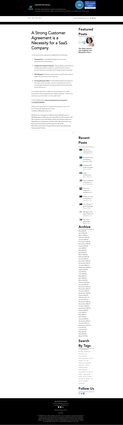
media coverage (86, 374)
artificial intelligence (84, 349)
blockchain (81, 351)
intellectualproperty (83, 369)
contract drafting (82, 356)
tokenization (85, 381)
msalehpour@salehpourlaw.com (81, 18)
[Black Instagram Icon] (90, 18)
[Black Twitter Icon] (93, 18)
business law (81, 353)
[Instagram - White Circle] (58, 407)
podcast (80, 376)
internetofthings (82, 372)
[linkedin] (95, 18)
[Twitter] (81, 393)
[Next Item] (92, 42)
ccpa (86, 353)
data (87, 360)
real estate (89, 376)
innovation (87, 365)
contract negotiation (83, 358)
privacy (84, 376)
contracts (90, 358)
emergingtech (87, 363)
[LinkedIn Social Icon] (83, 393)
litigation (80, 374)
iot (87, 372)
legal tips (91, 372)
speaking (88, 378)
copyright (81, 360)
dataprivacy (81, 363)
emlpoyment (81, 365)
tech (92, 378)
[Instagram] (79, 393)
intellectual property (83, 367)
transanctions (81, 383)
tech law (80, 381)
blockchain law (87, 351)
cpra (85, 360)
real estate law (82, 378)
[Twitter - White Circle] (60, 407)
